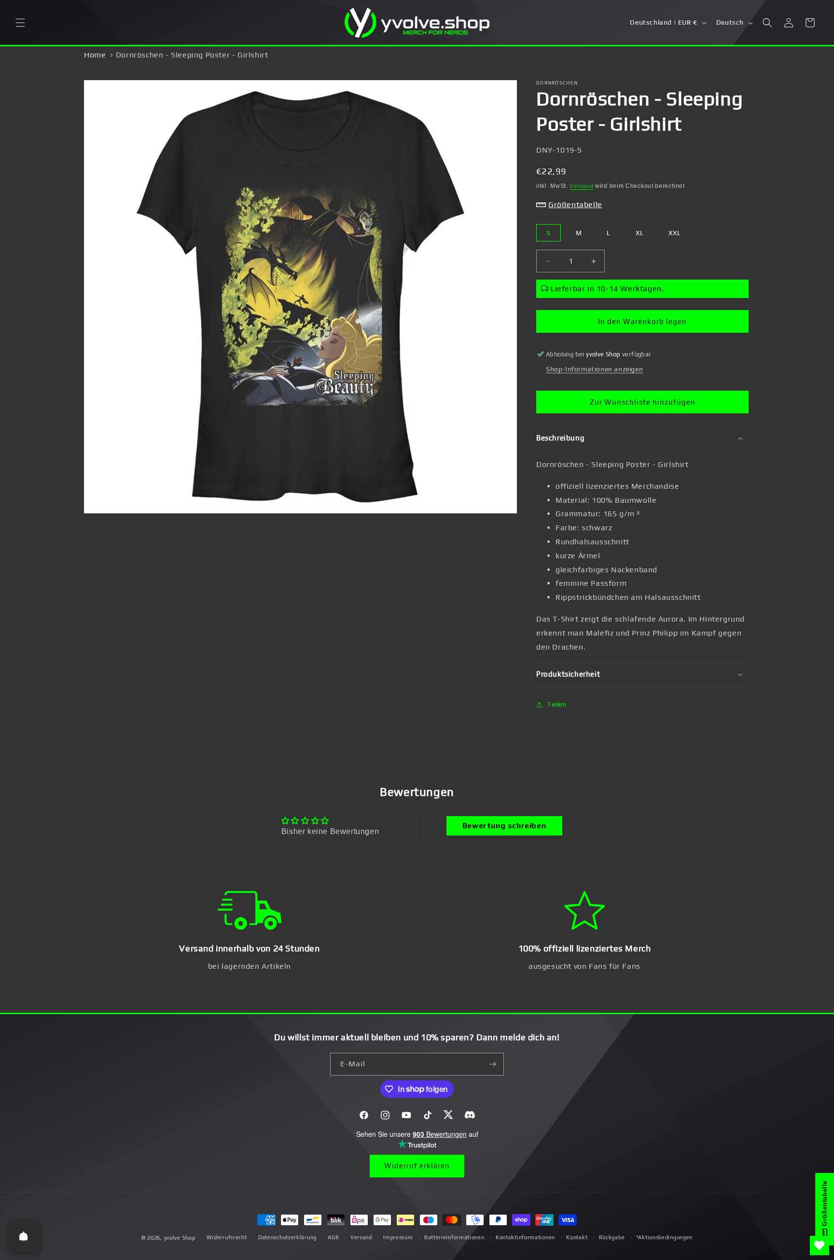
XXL (674, 233)
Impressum (398, 1237)
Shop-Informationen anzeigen (594, 369)
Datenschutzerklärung (287, 1237)
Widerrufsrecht (227, 1237)
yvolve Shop (179, 1238)
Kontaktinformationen (525, 1237)
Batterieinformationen (454, 1237)
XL (640, 233)
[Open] (23, 1236)
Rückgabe (612, 1237)
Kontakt (576, 1237)
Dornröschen (557, 82)
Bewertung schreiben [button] (504, 825)
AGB (333, 1237)
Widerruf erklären (417, 1165)
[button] (20, 22)
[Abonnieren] (492, 1064)
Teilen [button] (557, 704)
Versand (581, 186)
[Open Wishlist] (819, 1245)
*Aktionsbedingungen (664, 1237)
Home (95, 54)
